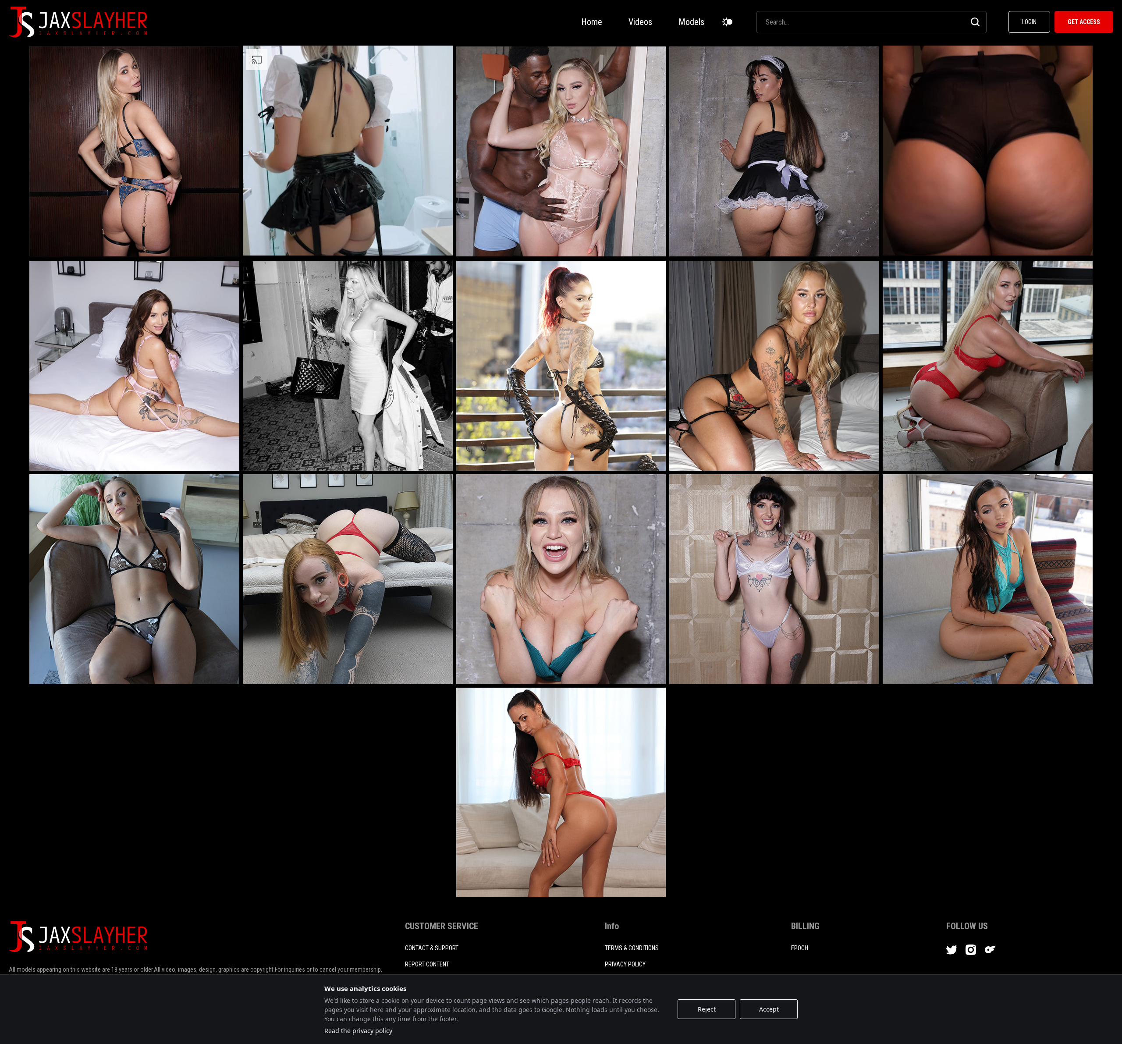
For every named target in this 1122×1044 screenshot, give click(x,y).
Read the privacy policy (358, 1030)
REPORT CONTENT (427, 964)
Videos (640, 22)
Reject (707, 1009)
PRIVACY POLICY (625, 964)
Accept (769, 1009)
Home (591, 22)
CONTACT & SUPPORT (431, 948)
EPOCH (799, 948)
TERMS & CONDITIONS (632, 948)
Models (691, 22)
